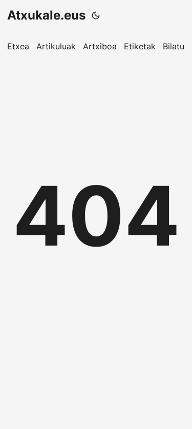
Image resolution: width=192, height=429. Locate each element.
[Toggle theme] (96, 15)
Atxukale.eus (46, 15)
